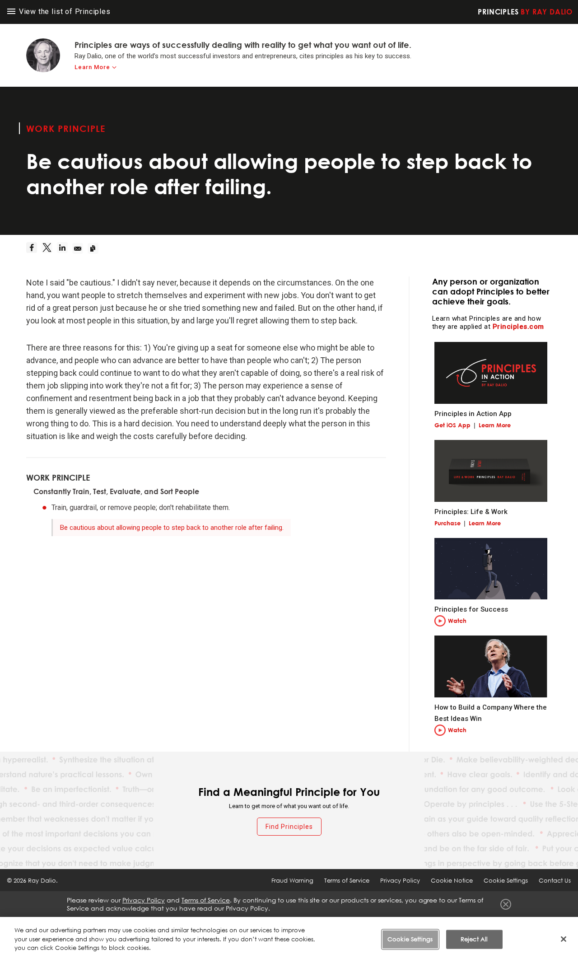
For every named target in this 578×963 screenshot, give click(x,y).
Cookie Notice (452, 880)
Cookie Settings (410, 939)
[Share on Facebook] (34, 248)
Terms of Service (346, 880)
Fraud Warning (292, 880)
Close (505, 904)
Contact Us (555, 880)
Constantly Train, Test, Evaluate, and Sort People (116, 491)
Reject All (474, 939)
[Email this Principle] (80, 248)
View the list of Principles (64, 11)
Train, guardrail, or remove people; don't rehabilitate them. (140, 507)
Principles (525, 11)
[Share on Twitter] (49, 248)
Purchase (447, 523)
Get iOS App (452, 425)
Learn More (92, 67)
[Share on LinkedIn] (64, 248)
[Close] (563, 939)
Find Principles (289, 826)
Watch (457, 620)
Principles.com (518, 327)
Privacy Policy (400, 880)
